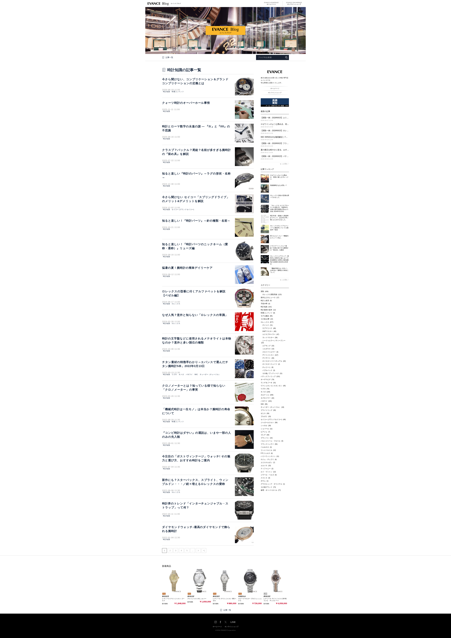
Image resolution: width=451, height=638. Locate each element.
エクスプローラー (270, 334)
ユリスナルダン (268, 462)
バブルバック (268, 370)
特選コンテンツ (178, 92)
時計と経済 (266, 300)
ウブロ (174, 374)
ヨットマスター (269, 337)
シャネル (266, 425)
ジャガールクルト (269, 422)
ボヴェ (264, 481)
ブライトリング (268, 410)
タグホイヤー (267, 398)
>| (204, 550)
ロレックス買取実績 (271, 294)
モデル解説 (266, 316)
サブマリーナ (268, 328)
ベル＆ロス (266, 447)
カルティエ (267, 395)
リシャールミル (268, 450)
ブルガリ (266, 416)
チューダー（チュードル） (210, 374)
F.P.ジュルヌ (267, 453)
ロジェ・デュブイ (269, 459)
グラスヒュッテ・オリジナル (273, 484)
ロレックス (176, 304)
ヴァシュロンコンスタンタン (273, 386)
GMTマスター (268, 331)
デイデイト (267, 358)
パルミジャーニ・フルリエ (272, 441)
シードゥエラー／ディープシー (273, 342)
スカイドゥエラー (269, 352)
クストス (265, 478)
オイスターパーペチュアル (273, 361)
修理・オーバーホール (271, 490)
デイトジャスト (269, 355)
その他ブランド (268, 487)
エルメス (266, 465)
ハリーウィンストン (270, 456)
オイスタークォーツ (270, 364)
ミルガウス (267, 349)
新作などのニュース (270, 297)
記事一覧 (169, 57)
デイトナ (266, 325)
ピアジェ (265, 432)
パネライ (189, 374)
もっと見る (284, 164)
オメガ (181, 374)
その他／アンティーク (271, 373)
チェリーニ (267, 367)
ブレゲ (265, 435)
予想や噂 (265, 304)
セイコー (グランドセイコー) (183, 209)
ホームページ (271, 4)
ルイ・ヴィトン (268, 472)
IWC (196, 374)
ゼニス (265, 413)
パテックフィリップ (270, 376)
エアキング (267, 346)
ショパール (266, 429)
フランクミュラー (269, 444)
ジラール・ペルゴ (269, 475)
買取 (264, 291)
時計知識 (166, 92)
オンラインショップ (294, 4)
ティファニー (267, 469)
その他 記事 (267, 319)
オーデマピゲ (267, 379)
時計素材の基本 (268, 310)
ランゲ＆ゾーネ (268, 383)
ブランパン (266, 438)
